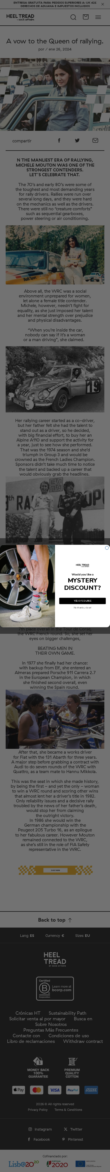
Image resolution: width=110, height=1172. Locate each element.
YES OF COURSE (82, 600)
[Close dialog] (107, 547)
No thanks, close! (82, 607)
